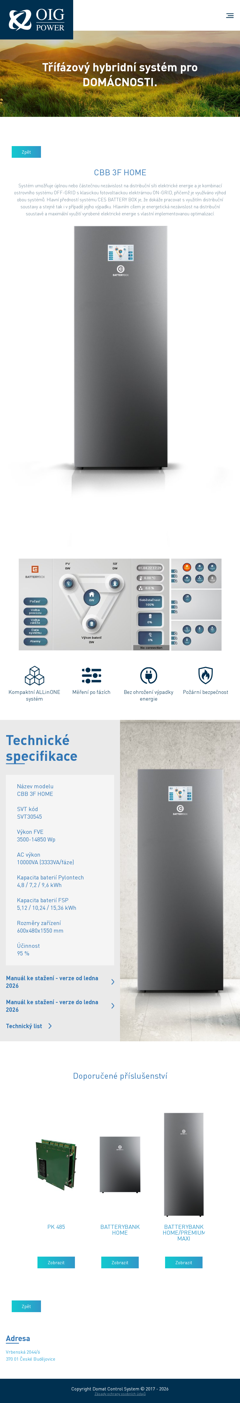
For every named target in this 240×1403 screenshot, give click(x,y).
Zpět (26, 152)
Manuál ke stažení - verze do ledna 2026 (52, 1005)
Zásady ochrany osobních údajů (120, 1394)
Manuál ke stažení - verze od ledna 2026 (52, 981)
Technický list (24, 1026)
